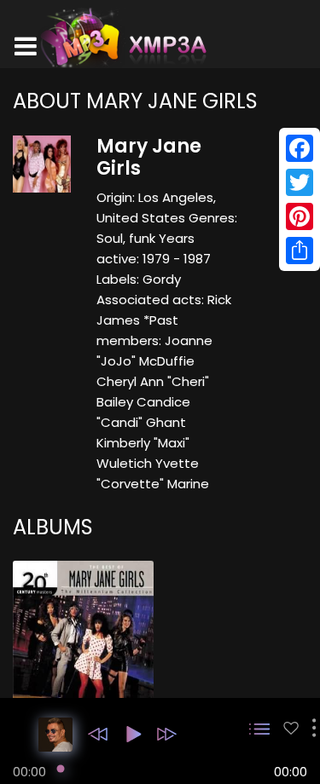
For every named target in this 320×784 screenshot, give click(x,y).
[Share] (299, 250)
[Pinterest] (299, 216)
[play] (290, 728)
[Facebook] (299, 148)
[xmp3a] (122, 37)
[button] (97, 734)
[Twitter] (299, 182)
